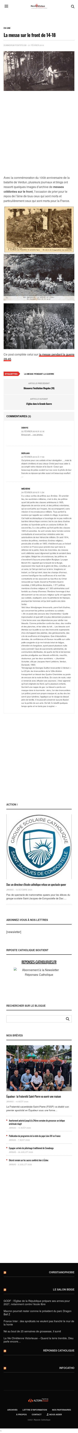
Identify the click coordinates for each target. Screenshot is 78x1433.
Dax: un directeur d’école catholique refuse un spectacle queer (36, 884)
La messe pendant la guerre (39, 374)
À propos (21, 1414)
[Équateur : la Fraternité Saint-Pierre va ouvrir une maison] (39, 1068)
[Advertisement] (39, 133)
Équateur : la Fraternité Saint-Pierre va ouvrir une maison (33, 1096)
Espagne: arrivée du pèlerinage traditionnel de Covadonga (31, 1148)
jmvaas (10, 889)
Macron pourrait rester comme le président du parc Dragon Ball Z (37, 1312)
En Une (7, 28)
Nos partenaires (61, 1409)
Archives (12, 1409)
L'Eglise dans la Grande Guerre (39, 403)
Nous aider (55, 1414)
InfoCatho (66, 1368)
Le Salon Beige (63, 1289)
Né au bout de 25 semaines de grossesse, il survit (32, 1331)
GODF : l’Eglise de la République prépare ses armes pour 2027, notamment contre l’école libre (37, 1302)
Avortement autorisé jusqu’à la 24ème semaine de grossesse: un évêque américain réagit (37, 1122)
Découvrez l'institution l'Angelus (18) (39, 388)
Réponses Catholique (58, 1350)
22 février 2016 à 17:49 (32, 457)
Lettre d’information (34, 1409)
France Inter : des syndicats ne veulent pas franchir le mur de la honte (39, 1322)
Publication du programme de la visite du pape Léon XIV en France (34, 1136)
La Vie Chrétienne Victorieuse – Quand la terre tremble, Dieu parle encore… (38, 1339)
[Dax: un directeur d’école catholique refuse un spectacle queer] (39, 846)
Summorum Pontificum (15, 45)
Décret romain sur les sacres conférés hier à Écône (28, 1160)
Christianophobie (61, 1272)
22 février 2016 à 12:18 (32, 431)
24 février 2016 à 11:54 (32, 492)
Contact (37, 1414)
